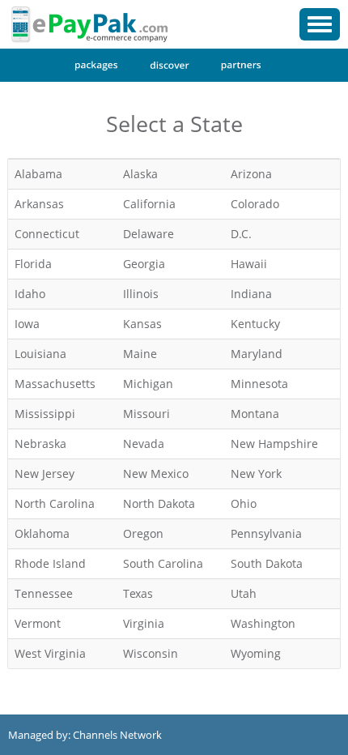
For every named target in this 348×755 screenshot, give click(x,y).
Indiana (251, 293)
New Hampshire (274, 443)
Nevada (143, 443)
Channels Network (117, 734)
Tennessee (44, 593)
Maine (140, 353)
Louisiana (40, 353)
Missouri (146, 413)
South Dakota (267, 563)
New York (256, 473)
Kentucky (255, 323)
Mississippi (45, 413)
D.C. (241, 233)
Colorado (255, 203)
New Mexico (156, 473)
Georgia (144, 263)
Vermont (38, 623)
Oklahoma (42, 533)
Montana (255, 413)
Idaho (30, 293)
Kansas (142, 323)
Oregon (143, 533)
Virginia (143, 623)
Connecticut (47, 233)
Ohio (244, 503)
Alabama (38, 173)
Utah (244, 593)
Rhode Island (50, 563)
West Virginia (50, 653)
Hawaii (249, 263)
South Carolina (163, 563)
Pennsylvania (266, 533)
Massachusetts (55, 383)
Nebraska (40, 443)
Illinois (141, 293)
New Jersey (44, 473)
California (149, 203)
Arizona (251, 173)
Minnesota (259, 383)
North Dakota (159, 503)
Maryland (256, 353)
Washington (263, 623)
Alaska (140, 173)
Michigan (148, 383)
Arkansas (39, 203)
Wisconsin (150, 653)
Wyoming (256, 653)
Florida (33, 263)
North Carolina (55, 503)
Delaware (148, 233)
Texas (138, 593)
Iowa (27, 323)
